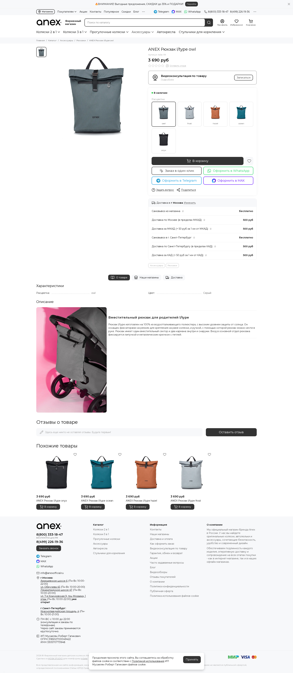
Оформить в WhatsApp (231, 171)
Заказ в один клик (179, 171)
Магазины (47, 11)
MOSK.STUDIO (55, 658)
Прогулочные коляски (107, 32)
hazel (215, 123)
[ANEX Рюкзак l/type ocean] (101, 472)
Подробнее (167, 79)
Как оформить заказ (162, 543)
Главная (40, 40)
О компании (157, 581)
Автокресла (166, 32)
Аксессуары (141, 32)
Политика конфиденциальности (169, 586)
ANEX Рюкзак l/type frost (186, 500)
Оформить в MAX (231, 180)
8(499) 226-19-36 (240, 11)
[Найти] (209, 22)
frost (189, 123)
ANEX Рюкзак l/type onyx (51, 500)
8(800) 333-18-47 (218, 11)
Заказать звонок (48, 548)
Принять (192, 659)
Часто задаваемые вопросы (167, 562)
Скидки (126, 11)
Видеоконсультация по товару (168, 548)
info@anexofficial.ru (52, 573)
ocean (241, 123)
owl (163, 123)
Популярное (111, 11)
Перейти (191, 4)
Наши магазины (149, 277)
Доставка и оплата (161, 539)
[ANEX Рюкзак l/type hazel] (146, 472)
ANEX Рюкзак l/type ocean (97, 500)
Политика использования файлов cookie (174, 595)
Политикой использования (148, 661)
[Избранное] (249, 161)
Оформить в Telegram (179, 180)
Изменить (190, 203)
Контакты (95, 11)
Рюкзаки (81, 40)
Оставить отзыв (231, 432)
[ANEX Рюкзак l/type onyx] (57, 472)
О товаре (121, 277)
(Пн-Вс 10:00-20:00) (63, 586)
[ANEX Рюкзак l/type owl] (96, 95)
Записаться (243, 77)
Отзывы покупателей (162, 576)
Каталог (52, 40)
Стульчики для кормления (200, 32)
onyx (163, 150)
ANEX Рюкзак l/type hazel (141, 500)
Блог (136, 11)
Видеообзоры (158, 572)
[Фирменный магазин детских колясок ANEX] (49, 22)
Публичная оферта (161, 591)
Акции (83, 11)
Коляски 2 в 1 (46, 32)
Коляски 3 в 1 (73, 32)
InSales (84, 658)
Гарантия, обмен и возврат (166, 553)
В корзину (200, 161)
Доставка (176, 277)
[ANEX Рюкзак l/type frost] (191, 472)
